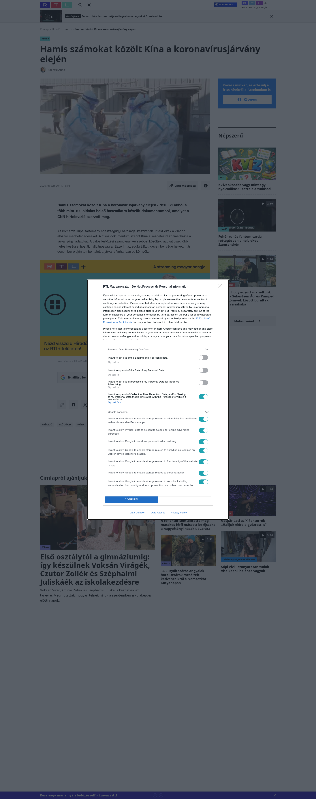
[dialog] (158, 399)
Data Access (158, 512)
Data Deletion (137, 512)
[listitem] (158, 349)
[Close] (221, 286)
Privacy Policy (179, 512)
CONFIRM (131, 499)
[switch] (203, 357)
